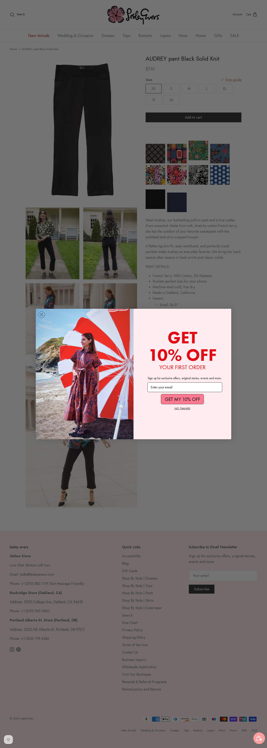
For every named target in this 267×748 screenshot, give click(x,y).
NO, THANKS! (182, 408)
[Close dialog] (41, 314)
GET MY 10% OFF (182, 399)
